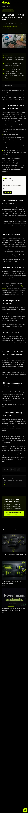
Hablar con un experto (8, 484)
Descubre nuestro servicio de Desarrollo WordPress (13, 513)
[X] (14, 469)
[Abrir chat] (25, 810)
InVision (4, 288)
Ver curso (8, 192)
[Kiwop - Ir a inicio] (6, 2)
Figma (23, 286)
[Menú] (25, 2)
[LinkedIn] (11, 469)
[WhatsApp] (18, 469)
